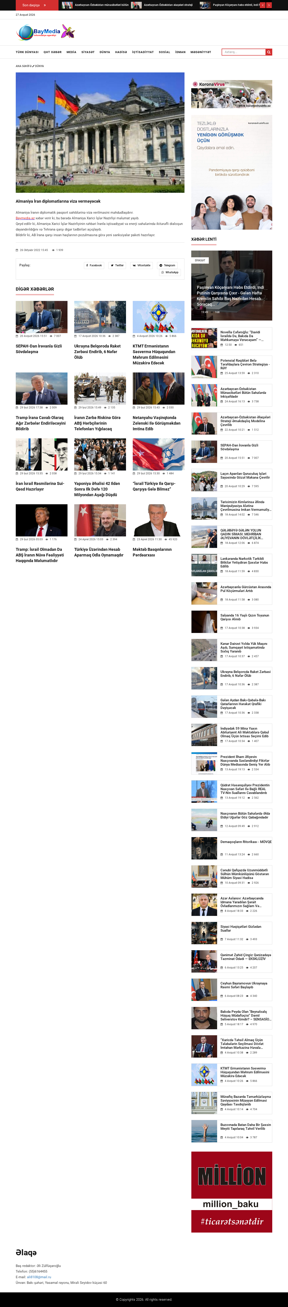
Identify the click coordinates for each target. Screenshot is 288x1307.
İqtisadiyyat (143, 52)
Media (71, 52)
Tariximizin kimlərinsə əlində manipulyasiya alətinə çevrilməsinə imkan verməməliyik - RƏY (246, 506)
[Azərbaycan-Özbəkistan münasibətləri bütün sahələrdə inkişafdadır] (67, 5)
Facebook (95, 265)
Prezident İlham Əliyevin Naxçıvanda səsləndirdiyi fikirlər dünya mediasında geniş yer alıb (245, 761)
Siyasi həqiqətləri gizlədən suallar (240, 929)
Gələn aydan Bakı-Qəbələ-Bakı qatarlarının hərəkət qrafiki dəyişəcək (243, 704)
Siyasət (88, 52)
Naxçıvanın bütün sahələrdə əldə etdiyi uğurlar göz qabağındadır (245, 815)
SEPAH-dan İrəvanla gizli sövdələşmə (239, 447)
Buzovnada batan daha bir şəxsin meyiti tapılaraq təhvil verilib (245, 1127)
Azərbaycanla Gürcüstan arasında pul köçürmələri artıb (245, 589)
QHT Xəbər (53, 52)
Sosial (164, 52)
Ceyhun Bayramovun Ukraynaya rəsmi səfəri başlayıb (243, 985)
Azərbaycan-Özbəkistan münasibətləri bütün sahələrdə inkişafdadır (243, 393)
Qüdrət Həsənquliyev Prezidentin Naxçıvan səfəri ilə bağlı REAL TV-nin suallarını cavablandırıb (245, 789)
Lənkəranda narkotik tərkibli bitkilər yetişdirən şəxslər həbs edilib (244, 562)
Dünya (105, 52)
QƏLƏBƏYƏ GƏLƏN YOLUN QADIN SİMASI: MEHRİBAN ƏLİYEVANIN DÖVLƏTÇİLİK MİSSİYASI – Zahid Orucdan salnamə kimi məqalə (241, 534)
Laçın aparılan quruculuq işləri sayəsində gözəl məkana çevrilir (245, 476)
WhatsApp (171, 272)
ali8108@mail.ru (39, 1277)
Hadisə (121, 52)
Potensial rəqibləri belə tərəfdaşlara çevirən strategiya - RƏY (245, 364)
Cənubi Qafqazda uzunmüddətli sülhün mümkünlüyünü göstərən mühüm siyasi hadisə (244, 874)
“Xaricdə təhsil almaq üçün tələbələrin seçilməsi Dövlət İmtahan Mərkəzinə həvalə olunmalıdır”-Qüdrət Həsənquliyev (245, 1044)
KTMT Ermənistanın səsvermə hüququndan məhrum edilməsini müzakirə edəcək (244, 1072)
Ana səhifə (24, 66)
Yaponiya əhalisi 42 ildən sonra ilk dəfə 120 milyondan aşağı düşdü (97, 489)
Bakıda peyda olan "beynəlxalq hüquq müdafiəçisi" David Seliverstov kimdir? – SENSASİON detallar (246, 1015)
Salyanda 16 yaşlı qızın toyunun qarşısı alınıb (244, 617)
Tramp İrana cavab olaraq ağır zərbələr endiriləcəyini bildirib (41, 423)
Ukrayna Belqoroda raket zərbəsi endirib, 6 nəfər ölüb (97, 352)
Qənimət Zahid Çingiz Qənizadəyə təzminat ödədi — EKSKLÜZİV (245, 957)
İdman (180, 52)
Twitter (119, 265)
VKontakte (143, 265)
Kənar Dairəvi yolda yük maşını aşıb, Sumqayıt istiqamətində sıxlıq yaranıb (243, 647)
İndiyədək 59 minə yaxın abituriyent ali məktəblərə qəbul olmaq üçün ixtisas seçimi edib (244, 732)
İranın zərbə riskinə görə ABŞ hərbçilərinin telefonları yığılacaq (97, 423)
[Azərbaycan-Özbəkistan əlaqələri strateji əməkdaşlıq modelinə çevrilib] (136, 5)
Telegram (169, 265)
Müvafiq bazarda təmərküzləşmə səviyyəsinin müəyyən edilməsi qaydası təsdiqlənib (245, 1100)
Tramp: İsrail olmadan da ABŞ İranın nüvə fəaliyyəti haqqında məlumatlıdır (40, 555)
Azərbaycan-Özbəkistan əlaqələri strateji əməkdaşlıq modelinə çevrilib (245, 421)
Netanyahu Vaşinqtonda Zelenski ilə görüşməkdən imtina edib (156, 423)
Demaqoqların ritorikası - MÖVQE (246, 842)
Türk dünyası (27, 52)
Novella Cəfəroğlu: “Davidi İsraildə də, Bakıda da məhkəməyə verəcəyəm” (240, 336)
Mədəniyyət (201, 52)
